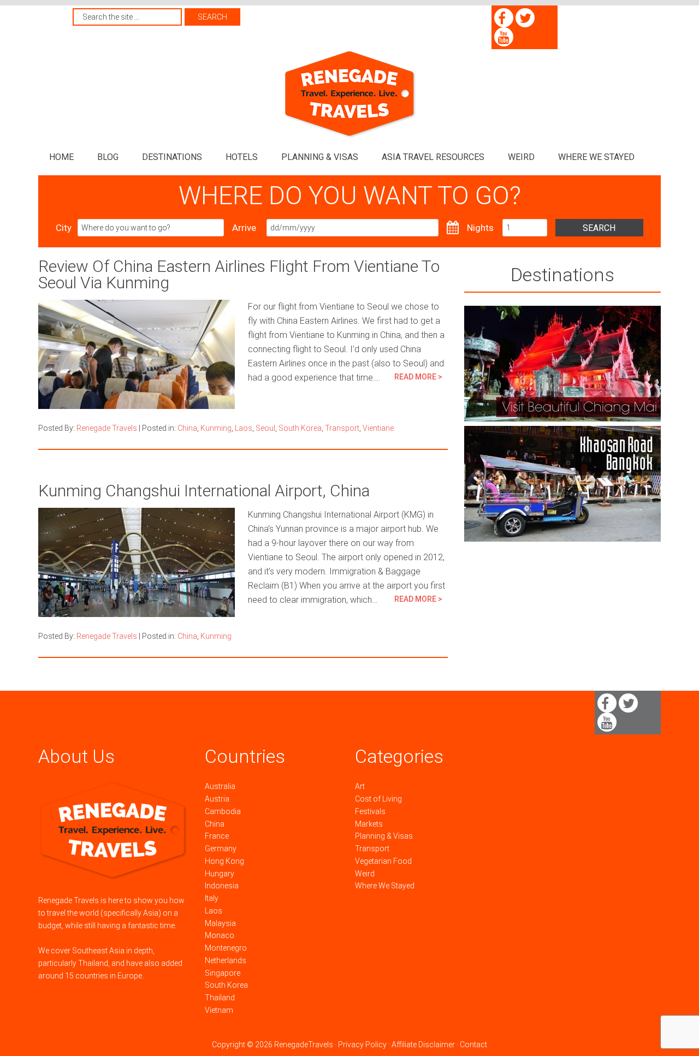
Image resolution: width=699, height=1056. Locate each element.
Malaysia (220, 923)
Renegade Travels (349, 94)
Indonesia (222, 885)
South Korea (300, 428)
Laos (243, 428)
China (187, 428)
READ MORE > (418, 376)
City (64, 227)
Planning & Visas (384, 836)
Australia (220, 786)
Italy (211, 898)
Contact (473, 1044)
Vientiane (378, 428)
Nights (480, 227)
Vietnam (219, 1010)
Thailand (220, 997)
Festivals (370, 811)
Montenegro (226, 948)
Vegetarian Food (383, 861)
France (217, 836)
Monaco (219, 935)
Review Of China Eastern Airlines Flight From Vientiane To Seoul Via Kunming (239, 274)
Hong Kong (224, 861)
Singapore (222, 973)
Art (360, 786)
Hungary (219, 873)
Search (599, 228)
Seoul (265, 428)
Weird (365, 873)
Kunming (216, 428)
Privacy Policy (362, 1044)
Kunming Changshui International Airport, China (204, 490)
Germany (220, 848)
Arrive (244, 227)
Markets (369, 824)
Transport (342, 428)
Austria (217, 798)
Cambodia (223, 811)
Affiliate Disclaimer (423, 1044)
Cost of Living (378, 798)
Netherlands (225, 960)
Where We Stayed (384, 885)
